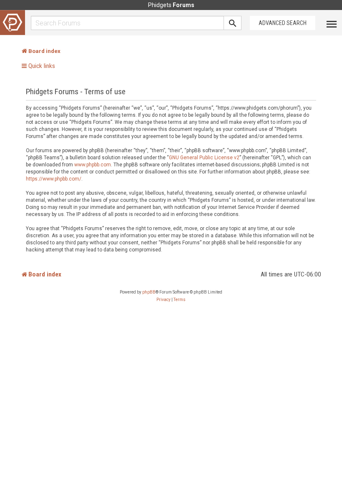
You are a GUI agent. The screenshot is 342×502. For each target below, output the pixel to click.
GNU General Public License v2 (204, 158)
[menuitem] (163, 300)
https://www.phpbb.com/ (53, 179)
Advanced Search (283, 23)
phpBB (149, 292)
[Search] (232, 23)
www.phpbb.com (92, 165)
